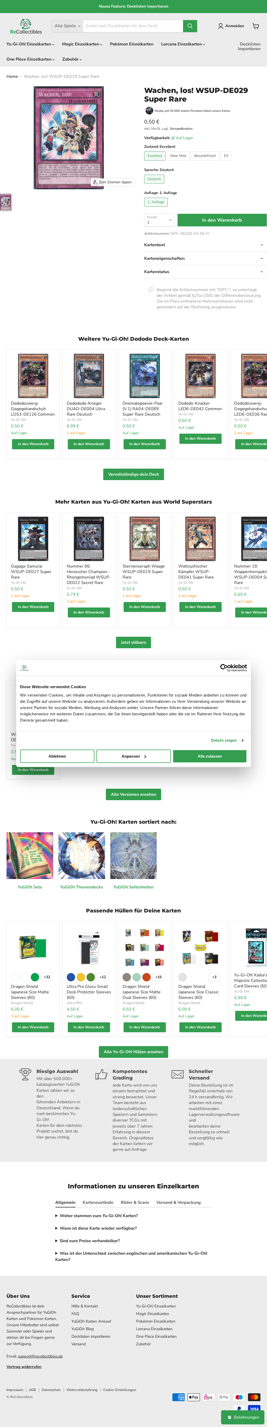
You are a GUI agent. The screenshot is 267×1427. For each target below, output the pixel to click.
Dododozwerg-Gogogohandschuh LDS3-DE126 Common (33, 408)
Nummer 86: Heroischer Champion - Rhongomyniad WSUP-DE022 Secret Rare (89, 574)
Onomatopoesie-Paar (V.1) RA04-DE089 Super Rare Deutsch (143, 408)
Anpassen (131, 756)
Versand (78, 1344)
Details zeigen (224, 740)
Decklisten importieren (91, 1336)
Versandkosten (181, 128)
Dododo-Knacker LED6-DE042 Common (200, 406)
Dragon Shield (22, 1003)
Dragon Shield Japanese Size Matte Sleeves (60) (30, 992)
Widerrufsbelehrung (82, 1390)
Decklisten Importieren (249, 46)
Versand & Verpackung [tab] (178, 1202)
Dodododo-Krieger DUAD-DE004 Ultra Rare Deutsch (86, 408)
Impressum (15, 1390)
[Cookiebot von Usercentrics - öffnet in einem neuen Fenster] (224, 668)
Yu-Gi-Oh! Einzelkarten (29, 44)
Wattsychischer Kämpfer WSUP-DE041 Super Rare (196, 571)
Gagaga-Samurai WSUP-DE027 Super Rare (31, 571)
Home (12, 76)
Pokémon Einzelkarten (131, 44)
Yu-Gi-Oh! (18, 419)
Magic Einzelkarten (81, 44)
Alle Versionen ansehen (133, 794)
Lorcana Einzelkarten (182, 44)
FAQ (75, 1313)
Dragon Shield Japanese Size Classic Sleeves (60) (198, 992)
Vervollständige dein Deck (133, 474)
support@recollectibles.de (40, 1356)
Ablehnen (57, 756)
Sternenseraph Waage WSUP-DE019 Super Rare (144, 571)
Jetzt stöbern (133, 642)
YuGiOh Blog (82, 1328)
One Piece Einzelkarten (29, 59)
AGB (32, 1390)
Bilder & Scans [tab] (135, 1202)
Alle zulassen (210, 756)
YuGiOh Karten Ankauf (91, 1321)
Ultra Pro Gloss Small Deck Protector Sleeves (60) (89, 992)
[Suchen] (190, 26)
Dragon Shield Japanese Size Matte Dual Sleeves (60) (142, 992)
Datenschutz (51, 1390)
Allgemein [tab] (65, 1202)
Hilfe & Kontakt (84, 1306)
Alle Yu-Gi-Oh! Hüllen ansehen (133, 1052)
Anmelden (234, 25)
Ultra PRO (74, 1003)
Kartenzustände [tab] (98, 1202)
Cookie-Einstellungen (119, 1390)
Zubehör (71, 59)
